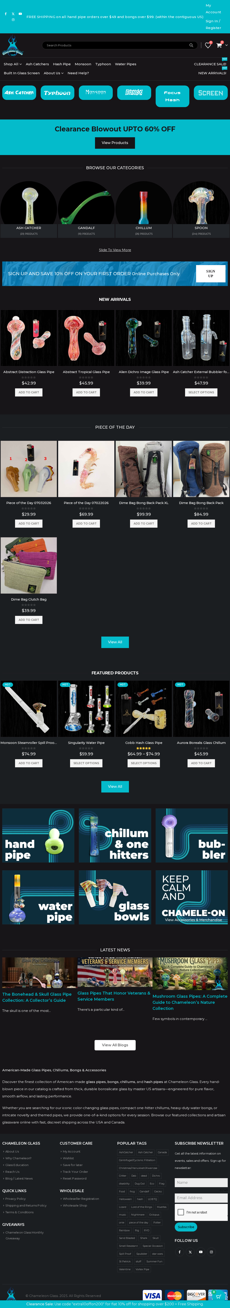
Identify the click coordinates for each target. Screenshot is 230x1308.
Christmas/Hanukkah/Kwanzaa (138, 1168)
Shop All (11, 64)
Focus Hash (172, 96)
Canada (162, 1152)
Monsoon (83, 64)
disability (124, 1183)
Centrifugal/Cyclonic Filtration (137, 1160)
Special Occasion (153, 1245)
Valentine (125, 1269)
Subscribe (186, 1227)
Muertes (161, 1207)
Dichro (156, 1175)
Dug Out (140, 1183)
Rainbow (124, 1230)
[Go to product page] (29, 338)
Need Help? (78, 73)
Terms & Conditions (19, 1212)
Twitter (190, 1251)
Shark (143, 1238)
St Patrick (125, 1261)
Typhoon (103, 64)
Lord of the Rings (141, 1207)
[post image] (39, 972)
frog (132, 1191)
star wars (157, 1253)
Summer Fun (154, 1261)
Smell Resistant (128, 1245)
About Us (52, 73)
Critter (122, 1175)
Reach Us (12, 1171)
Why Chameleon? (18, 1158)
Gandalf (144, 1191)
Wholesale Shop (75, 1205)
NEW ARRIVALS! (212, 72)
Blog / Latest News (19, 1178)
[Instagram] (13, 20)
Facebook (179, 1251)
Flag (161, 1183)
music (122, 1214)
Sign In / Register (213, 24)
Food (122, 1191)
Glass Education (17, 1165)
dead (144, 1175)
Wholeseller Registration (81, 1198)
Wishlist (68, 1158)
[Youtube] (20, 14)
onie (121, 1222)
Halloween (125, 1199)
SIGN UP (210, 273)
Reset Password (74, 1178)
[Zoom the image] (38, 812)
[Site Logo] (12, 45)
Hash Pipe (62, 64)
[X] (13, 14)
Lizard (122, 1207)
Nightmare (137, 1214)
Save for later (73, 1165)
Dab (133, 1175)
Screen (210, 92)
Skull (156, 1238)
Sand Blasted (127, 1238)
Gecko (158, 1191)
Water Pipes (125, 64)
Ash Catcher (19, 92)
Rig (137, 1230)
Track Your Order (75, 1171)
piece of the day (138, 1222)
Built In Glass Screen (22, 73)
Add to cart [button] (29, 392)
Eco (152, 1183)
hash (140, 1199)
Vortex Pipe (142, 1269)
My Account (213, 8)
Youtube (200, 1251)
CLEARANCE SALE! (210, 63)
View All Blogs (115, 1045)
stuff (138, 1261)
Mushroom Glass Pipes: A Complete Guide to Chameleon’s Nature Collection (190, 1002)
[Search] (191, 45)
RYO (146, 1230)
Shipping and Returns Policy (25, 1205)
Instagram (211, 1251)
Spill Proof (125, 1253)
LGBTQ (152, 1199)
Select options (201, 392)
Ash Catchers (37, 64)
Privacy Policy (15, 1198)
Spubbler (141, 1253)
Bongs (134, 93)
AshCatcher (126, 1152)
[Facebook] (6, 14)
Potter (157, 1222)
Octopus (154, 1214)
